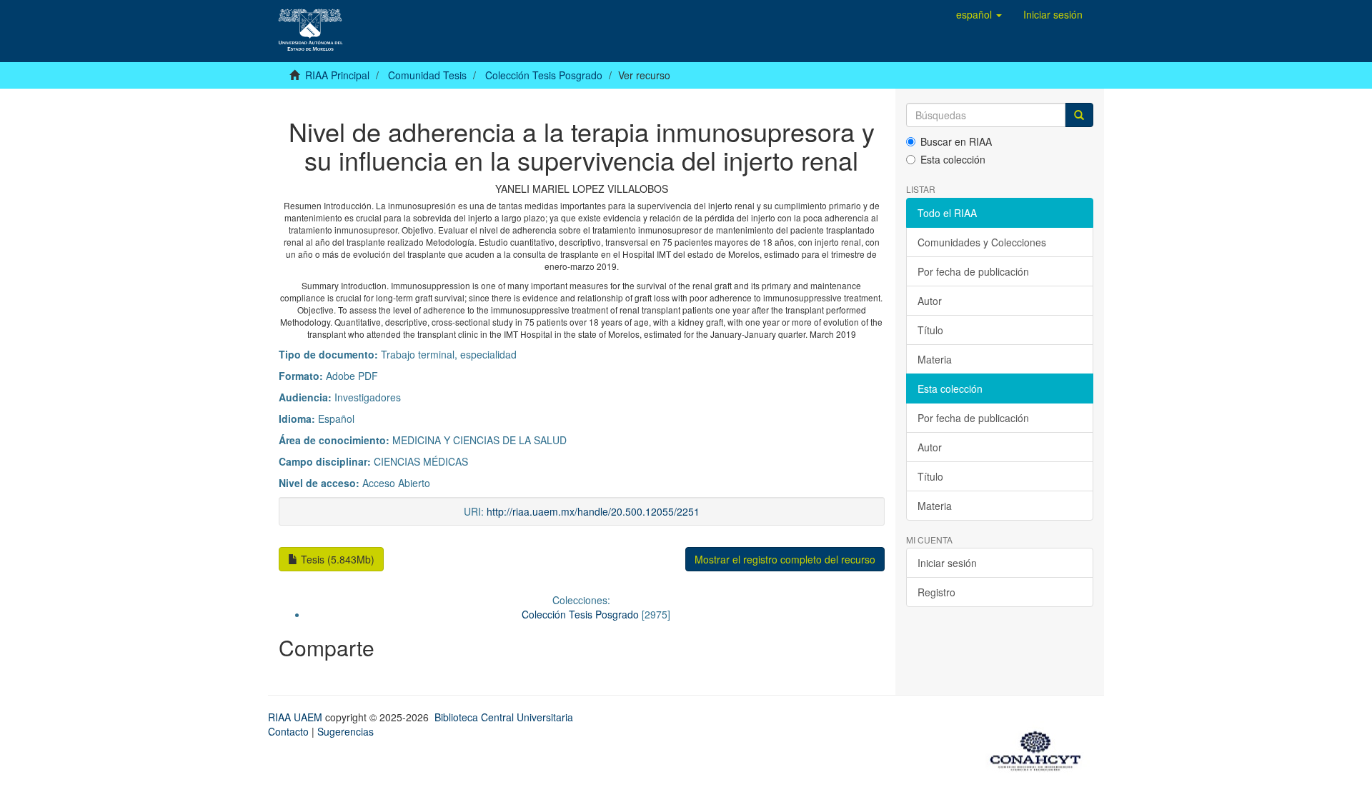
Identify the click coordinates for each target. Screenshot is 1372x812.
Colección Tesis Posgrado (543, 75)
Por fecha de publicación (973, 271)
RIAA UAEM (296, 717)
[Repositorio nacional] (1039, 748)
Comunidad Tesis (427, 75)
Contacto (288, 731)
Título (930, 330)
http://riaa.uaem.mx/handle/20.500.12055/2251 (593, 511)
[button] (979, 14)
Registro (936, 592)
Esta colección (952, 159)
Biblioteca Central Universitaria (503, 717)
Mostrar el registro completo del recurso (785, 559)
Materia (935, 359)
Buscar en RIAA (956, 141)
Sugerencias (345, 731)
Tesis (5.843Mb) (336, 559)
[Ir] (1079, 115)
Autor (930, 301)
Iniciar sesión (947, 563)
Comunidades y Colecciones (982, 242)
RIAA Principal (337, 75)
